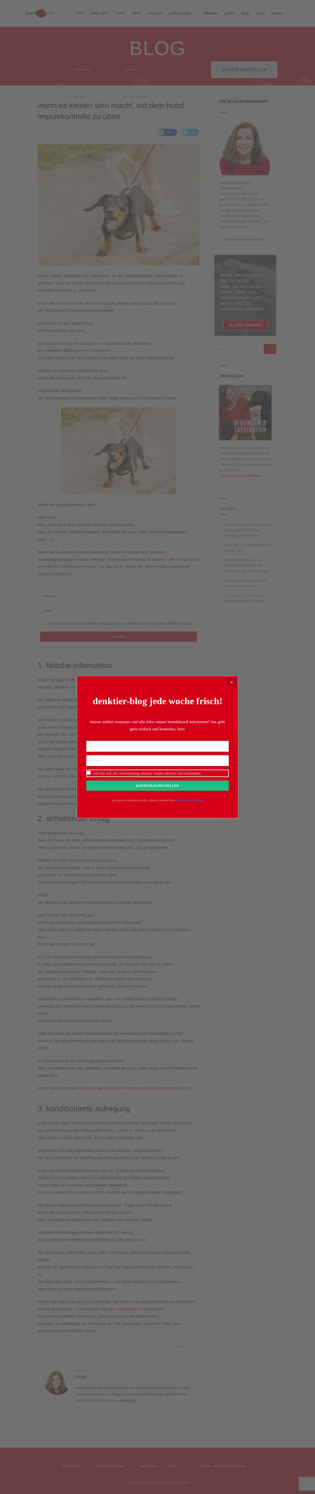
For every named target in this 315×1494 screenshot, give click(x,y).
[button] (157, 773)
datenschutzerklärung (189, 800)
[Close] (231, 682)
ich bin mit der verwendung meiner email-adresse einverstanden (147, 773)
